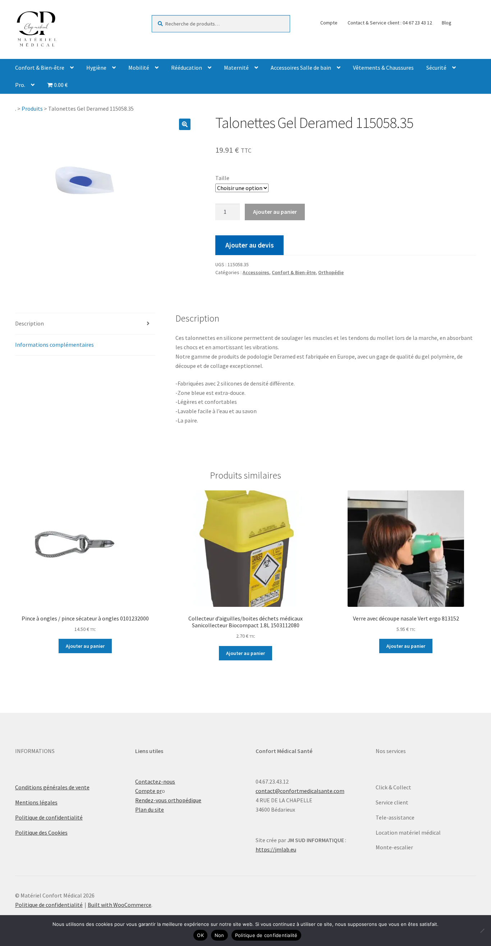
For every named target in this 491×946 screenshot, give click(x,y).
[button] (185, 124)
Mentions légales (36, 802)
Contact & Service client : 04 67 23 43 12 (390, 22)
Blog (446, 22)
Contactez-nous (155, 781)
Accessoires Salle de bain (301, 67)
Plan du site (149, 809)
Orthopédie (331, 272)
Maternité (236, 67)
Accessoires (256, 272)
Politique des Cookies (41, 832)
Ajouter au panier (275, 211)
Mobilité (138, 67)
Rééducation (186, 67)
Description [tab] (29, 323)
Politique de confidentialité (49, 817)
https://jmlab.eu (276, 849)
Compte (329, 22)
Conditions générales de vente (52, 787)
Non (219, 935)
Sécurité (436, 67)
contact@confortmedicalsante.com (300, 790)
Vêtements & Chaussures (383, 67)
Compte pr (148, 790)
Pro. (20, 84)
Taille (222, 177)
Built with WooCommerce (119, 904)
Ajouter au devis (249, 245)
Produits (32, 108)
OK (200, 935)
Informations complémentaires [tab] (54, 344)
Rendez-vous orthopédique (168, 800)
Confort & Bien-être (39, 67)
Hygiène (96, 67)
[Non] (482, 930)
